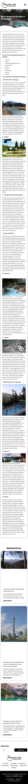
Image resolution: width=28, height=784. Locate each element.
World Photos (14, 765)
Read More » (7, 601)
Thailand (14, 767)
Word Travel (23, 765)
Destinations (22, 763)
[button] (25, 4)
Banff (9, 417)
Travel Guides (5, 765)
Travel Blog (13, 763)
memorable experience (18, 444)
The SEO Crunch (17, 776)
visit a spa (14, 296)
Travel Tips (5, 763)
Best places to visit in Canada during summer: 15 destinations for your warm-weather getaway (13, 664)
